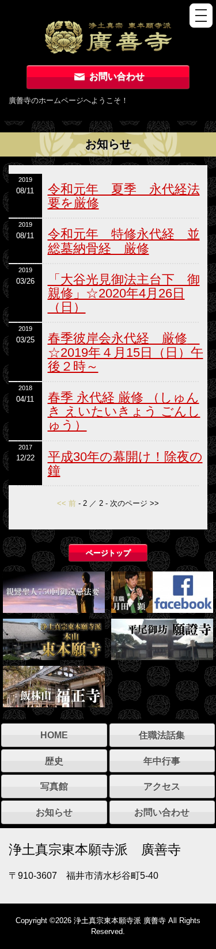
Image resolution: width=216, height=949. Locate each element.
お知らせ (54, 812)
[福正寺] (54, 685)
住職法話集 (162, 735)
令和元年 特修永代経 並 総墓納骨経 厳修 (124, 241)
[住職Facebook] (162, 591)
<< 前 (66, 503)
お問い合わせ (116, 76)
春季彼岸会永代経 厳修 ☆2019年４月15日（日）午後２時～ (125, 352)
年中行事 (161, 761)
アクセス (161, 786)
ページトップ (108, 552)
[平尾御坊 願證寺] (162, 638)
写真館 (54, 786)
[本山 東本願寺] (54, 638)
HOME (54, 735)
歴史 (54, 761)
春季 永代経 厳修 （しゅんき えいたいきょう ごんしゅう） (124, 411)
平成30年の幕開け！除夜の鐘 (125, 463)
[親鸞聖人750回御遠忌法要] (54, 591)
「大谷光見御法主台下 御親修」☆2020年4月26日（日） (124, 293)
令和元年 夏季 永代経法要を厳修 (124, 196)
